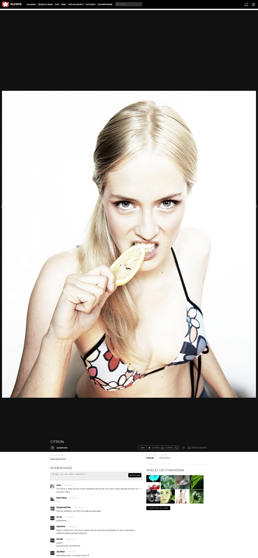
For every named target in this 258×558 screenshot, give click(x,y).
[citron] (182, 496)
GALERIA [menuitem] (31, 4)
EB (52, 540)
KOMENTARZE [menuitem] (105, 4)
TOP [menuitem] (57, 4)
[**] (168, 482)
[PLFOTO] (12, 4)
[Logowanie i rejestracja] (253, 4)
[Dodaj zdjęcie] (246, 4)
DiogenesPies (63, 507)
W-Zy (59, 517)
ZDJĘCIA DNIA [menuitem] (45, 4)
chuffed (60, 551)
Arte (58, 485)
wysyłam (134, 475)
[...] (153, 482)
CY (52, 447)
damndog (61, 497)
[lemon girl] (168, 496)
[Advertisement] (129, 29)
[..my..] (153, 496)
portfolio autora (158, 508)
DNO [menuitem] (63, 4)
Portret (150, 458)
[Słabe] (176, 448)
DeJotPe (60, 526)
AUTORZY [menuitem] (90, 4)
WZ (52, 518)
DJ (52, 527)
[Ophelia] (182, 482)
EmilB (59, 539)
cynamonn (62, 447)
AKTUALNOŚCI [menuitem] (75, 4)
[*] (196, 496)
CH (52, 553)
